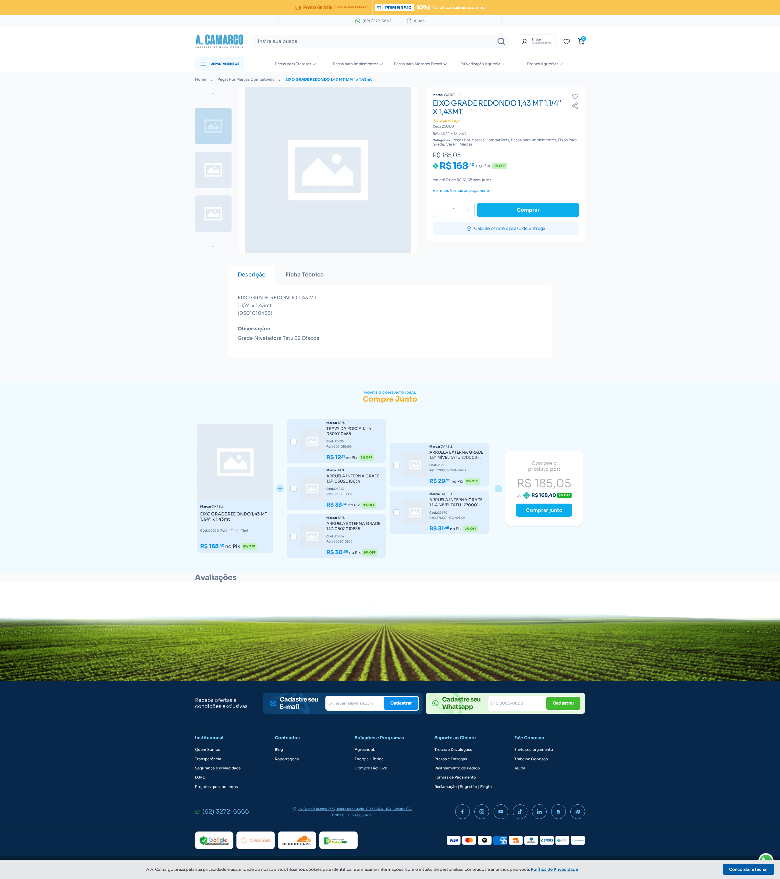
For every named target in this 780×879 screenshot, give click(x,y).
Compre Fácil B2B (371, 768)
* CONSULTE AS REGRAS (350, 7)
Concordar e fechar (748, 869)
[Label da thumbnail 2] (213, 213)
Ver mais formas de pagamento (462, 190)
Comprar (528, 210)
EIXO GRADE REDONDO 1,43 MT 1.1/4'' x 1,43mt (328, 79)
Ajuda (519, 768)
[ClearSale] (255, 840)
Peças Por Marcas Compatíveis (246, 79)
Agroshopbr (366, 749)
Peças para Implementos (355, 64)
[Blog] (558, 811)
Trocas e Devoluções (453, 749)
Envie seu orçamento (533, 749)
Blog (279, 749)
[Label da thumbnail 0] (213, 126)
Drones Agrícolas (542, 64)
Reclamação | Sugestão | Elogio (463, 787)
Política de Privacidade (554, 869)
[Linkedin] (539, 811)
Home (200, 79)
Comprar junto (544, 510)
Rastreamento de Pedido (457, 768)
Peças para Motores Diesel (418, 64)
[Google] (214, 840)
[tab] (252, 275)
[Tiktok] (520, 811)
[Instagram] (481, 811)
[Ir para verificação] (566, 41)
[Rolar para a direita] (580, 64)
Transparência (208, 759)
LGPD (200, 777)
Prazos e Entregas (450, 759)
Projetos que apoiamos (216, 787)
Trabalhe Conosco (531, 759)
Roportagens (287, 759)
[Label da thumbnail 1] (213, 170)
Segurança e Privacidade (218, 768)
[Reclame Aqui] (338, 840)
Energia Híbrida (369, 759)
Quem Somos (207, 749)
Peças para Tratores (293, 64)
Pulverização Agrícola (480, 64)
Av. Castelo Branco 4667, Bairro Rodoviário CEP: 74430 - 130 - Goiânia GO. (355, 809)
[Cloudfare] (297, 840)
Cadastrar (401, 703)
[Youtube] (501, 811)
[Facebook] (462, 811)
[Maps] (577, 811)
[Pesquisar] (501, 41)
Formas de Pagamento (455, 777)
